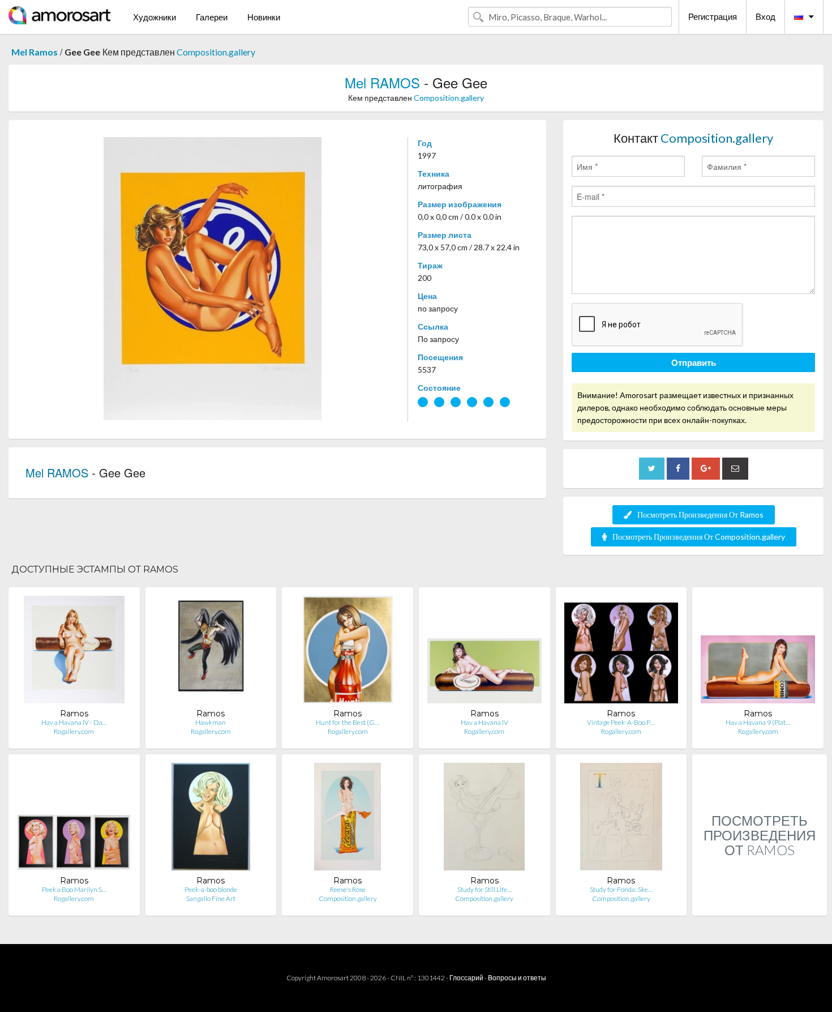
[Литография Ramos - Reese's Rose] (347, 819)
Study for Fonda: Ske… (621, 889)
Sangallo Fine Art (210, 898)
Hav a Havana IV (484, 722)
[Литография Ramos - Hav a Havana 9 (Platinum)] (758, 652)
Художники (154, 17)
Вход (765, 16)
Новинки (263, 17)
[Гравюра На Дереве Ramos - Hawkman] (210, 652)
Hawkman (210, 722)
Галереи (212, 17)
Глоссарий (466, 977)
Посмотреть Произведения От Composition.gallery (698, 536)
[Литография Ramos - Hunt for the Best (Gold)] (348, 652)
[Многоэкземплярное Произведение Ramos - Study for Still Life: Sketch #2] (484, 819)
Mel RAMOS (382, 82)
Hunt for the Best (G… (347, 722)
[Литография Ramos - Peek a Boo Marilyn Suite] (74, 819)
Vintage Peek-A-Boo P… (621, 722)
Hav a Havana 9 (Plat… (758, 722)
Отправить (693, 362)
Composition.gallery (216, 51)
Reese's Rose (348, 889)
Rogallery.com (74, 731)
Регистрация (712, 16)
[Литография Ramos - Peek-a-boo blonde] (210, 819)
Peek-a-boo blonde (211, 889)
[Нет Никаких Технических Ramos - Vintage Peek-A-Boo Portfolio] (621, 652)
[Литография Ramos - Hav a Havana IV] (484, 652)
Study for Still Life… (484, 889)
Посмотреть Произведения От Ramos (700, 514)
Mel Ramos (34, 51)
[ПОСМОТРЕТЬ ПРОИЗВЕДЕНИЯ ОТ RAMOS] (759, 903)
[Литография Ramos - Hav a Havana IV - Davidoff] (74, 652)
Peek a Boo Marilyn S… (74, 889)
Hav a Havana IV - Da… (74, 722)
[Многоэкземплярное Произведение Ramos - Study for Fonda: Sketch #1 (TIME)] (621, 819)
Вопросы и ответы (517, 977)
